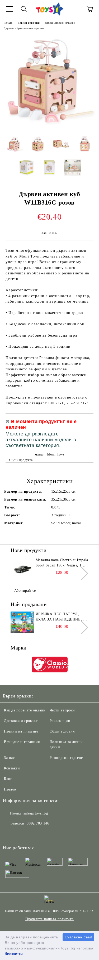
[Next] (81, 573)
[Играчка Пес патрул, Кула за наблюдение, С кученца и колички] (22, 623)
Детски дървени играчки (60, 22)
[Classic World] (50, 665)
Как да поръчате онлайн (24, 710)
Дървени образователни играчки (24, 28)
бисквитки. (14, 954)
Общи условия (62, 731)
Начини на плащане (21, 731)
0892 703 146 (38, 823)
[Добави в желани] (86, 422)
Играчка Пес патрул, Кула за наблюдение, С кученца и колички (61, 617)
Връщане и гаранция (22, 742)
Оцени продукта (20, 460)
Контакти (12, 768)
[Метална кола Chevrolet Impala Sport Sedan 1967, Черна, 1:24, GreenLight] (22, 569)
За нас (9, 758)
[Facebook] (9, 834)
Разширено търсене (66, 758)
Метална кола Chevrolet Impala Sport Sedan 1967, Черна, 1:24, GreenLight (62, 563)
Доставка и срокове (20, 721)
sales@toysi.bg (35, 813)
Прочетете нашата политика (49, 919)
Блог (8, 779)
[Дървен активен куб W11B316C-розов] (49, 127)
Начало (8, 22)
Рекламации (60, 721)
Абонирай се (25, 591)
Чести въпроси (62, 710)
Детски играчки (29, 22)
